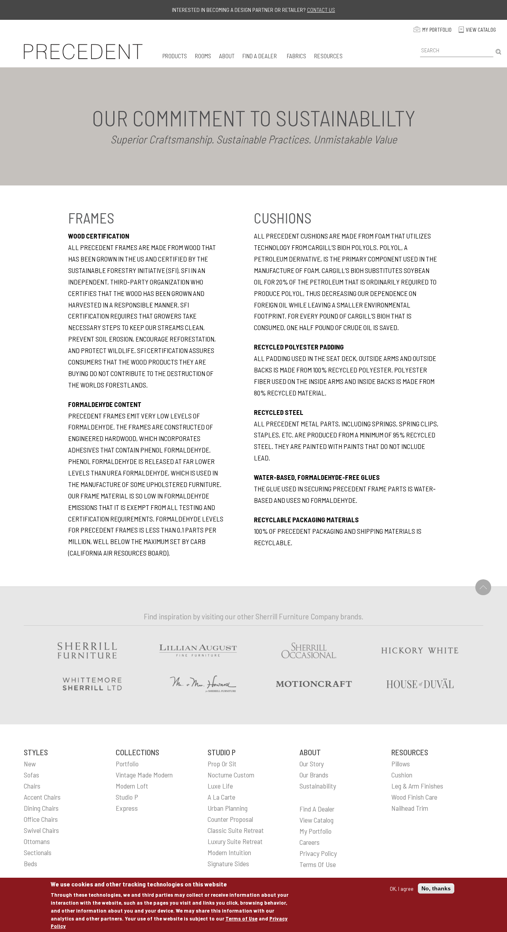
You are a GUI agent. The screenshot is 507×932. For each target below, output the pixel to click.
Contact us (321, 9)
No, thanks (436, 888)
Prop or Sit (222, 763)
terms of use (317, 864)
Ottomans (37, 841)
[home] (83, 51)
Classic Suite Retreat (236, 830)
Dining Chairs (41, 808)
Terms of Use (241, 918)
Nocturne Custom (231, 774)
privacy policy (318, 853)
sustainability (317, 785)
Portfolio (127, 763)
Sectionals (37, 852)
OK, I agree (402, 888)
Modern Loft (132, 785)
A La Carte (221, 796)
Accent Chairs (42, 796)
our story (311, 763)
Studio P (127, 796)
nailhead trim (409, 808)
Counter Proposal (230, 819)
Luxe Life (220, 785)
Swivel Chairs (41, 830)
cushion (401, 774)
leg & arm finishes (417, 785)
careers (309, 842)
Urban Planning (228, 808)
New (30, 763)
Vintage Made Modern (144, 774)
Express (127, 808)
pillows (400, 763)
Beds (30, 863)
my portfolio (315, 831)
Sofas (31, 774)
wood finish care (414, 796)
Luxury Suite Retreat (235, 841)
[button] (174, 55)
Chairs (32, 785)
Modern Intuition (229, 852)
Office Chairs (41, 819)
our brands (313, 774)
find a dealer (316, 808)
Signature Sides (228, 863)
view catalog (316, 819)
